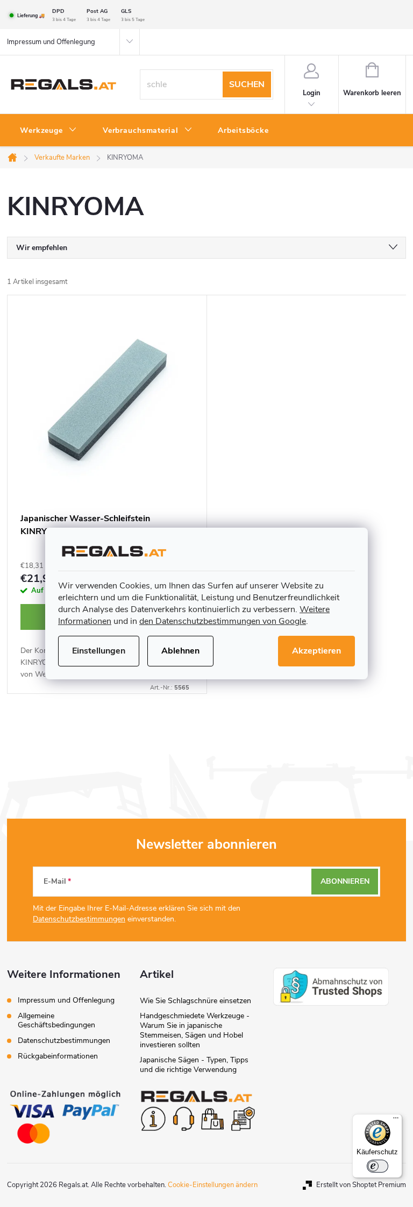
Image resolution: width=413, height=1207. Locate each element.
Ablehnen (180, 651)
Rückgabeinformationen (58, 1056)
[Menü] (395, 1120)
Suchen (247, 84)
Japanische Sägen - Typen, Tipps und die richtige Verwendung (194, 1065)
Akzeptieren (316, 651)
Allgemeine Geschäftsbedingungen (56, 1020)
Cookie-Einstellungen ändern (213, 1185)
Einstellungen (98, 651)
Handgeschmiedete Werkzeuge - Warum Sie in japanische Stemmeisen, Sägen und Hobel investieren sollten (195, 1030)
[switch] (377, 1166)
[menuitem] (48, 130)
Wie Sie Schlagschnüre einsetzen (195, 1001)
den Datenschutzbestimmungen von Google (222, 621)
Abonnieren (345, 881)
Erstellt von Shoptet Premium (361, 1185)
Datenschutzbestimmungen (79, 919)
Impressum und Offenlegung (51, 42)
